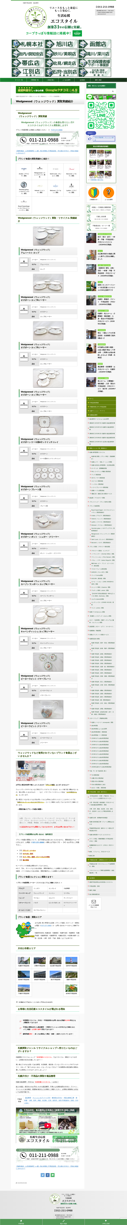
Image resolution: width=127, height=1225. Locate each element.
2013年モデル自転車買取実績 (100, 754)
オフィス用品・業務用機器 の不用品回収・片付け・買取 (101, 840)
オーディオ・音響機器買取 (99, 468)
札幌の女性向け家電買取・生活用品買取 (103, 465)
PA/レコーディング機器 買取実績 (101, 471)
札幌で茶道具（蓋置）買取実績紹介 (101, 660)
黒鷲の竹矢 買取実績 (97, 781)
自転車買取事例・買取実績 (99, 732)
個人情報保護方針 (94, 894)
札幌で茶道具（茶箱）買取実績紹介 (101, 663)
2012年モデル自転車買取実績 (100, 757)
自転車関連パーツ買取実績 (99, 735)
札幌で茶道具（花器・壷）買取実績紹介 (103, 666)
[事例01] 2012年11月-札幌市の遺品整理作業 (102, 423)
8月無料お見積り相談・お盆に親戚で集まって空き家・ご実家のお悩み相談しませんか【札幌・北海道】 (106, 352)
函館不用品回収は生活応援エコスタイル (101, 882)
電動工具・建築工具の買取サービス (101, 493)
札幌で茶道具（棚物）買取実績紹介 (101, 690)
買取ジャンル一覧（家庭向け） (99, 448)
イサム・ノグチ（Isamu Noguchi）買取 (103, 560)
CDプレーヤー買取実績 (98, 478)
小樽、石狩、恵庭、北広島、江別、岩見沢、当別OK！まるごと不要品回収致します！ (101, 811)
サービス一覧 (19, 80)
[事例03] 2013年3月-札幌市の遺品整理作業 (102, 433)
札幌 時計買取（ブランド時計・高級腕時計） (103, 458)
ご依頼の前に (50, 80)
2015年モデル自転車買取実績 (100, 748)
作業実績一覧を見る (97, 180)
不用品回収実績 (94, 402)
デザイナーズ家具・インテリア (100, 550)
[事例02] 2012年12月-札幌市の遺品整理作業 (101, 428)
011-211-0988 (105, 6)
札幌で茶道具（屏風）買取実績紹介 (101, 708)
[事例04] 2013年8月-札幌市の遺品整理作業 (102, 437)
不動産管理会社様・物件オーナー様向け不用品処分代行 (101, 829)
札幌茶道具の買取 (94, 638)
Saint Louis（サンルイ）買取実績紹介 (102, 539)
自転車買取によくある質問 (99, 729)
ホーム (91, 398)
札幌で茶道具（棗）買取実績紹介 (101, 700)
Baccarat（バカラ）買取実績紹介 (101, 542)
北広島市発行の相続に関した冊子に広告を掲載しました (106, 256)
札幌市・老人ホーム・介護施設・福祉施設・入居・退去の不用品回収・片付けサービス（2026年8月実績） (106, 318)
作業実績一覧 (35, 80)
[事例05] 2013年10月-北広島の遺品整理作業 (101, 443)
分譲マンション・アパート (97, 411)
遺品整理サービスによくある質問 (99, 419)
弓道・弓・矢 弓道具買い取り (98, 771)
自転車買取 (94, 725)
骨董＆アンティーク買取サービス (99, 634)
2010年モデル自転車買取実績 (100, 763)
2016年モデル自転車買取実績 (100, 744)
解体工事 (92, 855)
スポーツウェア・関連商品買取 (98, 718)
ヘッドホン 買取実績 (97, 484)
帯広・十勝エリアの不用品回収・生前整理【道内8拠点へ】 (106, 335)
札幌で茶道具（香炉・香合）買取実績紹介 (103, 644)
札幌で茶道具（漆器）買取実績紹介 (101, 693)
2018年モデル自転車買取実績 (100, 738)
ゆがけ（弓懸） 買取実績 (98, 787)
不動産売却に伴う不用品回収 (98, 407)
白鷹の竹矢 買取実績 (97, 778)
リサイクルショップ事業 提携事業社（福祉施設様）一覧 (101, 872)
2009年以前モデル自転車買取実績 (101, 767)
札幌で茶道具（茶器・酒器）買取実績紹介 (103, 677)
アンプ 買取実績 (96, 474)
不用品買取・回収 (94, 886)
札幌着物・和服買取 (95, 630)
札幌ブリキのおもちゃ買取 (97, 612)
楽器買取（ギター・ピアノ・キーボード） (101, 626)
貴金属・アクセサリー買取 (97, 498)
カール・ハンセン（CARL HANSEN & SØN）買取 (102, 583)
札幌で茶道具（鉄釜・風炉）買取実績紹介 (103, 650)
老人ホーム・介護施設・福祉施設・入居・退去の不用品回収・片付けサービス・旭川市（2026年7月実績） (107, 386)
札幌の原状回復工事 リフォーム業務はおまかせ (101, 823)
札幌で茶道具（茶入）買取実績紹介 (101, 681)
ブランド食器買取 (94, 506)
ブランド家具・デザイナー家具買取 (99, 546)
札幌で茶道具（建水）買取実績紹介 (101, 697)
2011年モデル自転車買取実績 (99, 760)
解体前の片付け (57, 1098)
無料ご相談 (98, 80)
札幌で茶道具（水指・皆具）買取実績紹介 (103, 686)
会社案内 (82, 80)
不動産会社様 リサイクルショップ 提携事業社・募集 (102, 865)
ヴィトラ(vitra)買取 (97, 575)
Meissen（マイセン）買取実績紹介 (101, 525)
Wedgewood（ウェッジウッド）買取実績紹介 (103, 535)
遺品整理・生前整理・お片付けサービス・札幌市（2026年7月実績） (106, 369)
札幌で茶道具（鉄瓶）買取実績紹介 (101, 654)
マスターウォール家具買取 (99, 569)
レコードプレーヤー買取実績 (99, 487)
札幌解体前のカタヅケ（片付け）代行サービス (101, 846)
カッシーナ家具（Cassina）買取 (100, 587)
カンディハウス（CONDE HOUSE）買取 (102, 603)
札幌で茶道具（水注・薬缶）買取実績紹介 (103, 704)
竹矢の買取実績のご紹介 (98, 784)
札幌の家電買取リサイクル (97, 452)
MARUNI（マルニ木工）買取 (99, 572)
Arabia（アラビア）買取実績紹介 (101, 515)
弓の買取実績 (95, 775)
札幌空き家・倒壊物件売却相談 (98, 817)
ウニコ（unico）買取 (97, 608)
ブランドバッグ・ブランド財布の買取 (100, 502)
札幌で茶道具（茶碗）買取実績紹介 (101, 670)
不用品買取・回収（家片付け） (99, 792)
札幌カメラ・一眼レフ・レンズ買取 (101, 462)
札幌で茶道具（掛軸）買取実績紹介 (101, 657)
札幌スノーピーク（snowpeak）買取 (102, 722)
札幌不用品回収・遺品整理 (63, 1207)
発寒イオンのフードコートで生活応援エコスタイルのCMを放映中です (106, 287)
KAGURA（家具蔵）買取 (98, 578)
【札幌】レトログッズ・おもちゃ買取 (100, 616)
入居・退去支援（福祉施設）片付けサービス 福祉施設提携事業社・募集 (101, 804)
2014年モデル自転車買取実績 (100, 751)
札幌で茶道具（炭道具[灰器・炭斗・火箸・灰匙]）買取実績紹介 (102, 713)
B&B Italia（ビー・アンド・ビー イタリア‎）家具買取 (102, 565)
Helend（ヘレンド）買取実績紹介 (101, 518)
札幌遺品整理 (93, 415)
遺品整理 (28, 1098)
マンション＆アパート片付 (41, 1098)
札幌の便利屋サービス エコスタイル (99, 834)
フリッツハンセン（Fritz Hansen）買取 (103, 557)
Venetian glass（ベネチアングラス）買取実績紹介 (103, 529)
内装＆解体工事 (69, 1098)
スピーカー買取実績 (97, 481)
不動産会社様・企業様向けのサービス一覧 (102, 860)
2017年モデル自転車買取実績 (99, 741)
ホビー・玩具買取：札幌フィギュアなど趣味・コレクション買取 (101, 621)
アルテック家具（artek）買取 (100, 590)
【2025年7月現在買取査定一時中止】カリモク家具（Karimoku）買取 (103, 595)
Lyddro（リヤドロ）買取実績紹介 (101, 522)
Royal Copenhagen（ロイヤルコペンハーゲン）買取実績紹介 (103, 511)
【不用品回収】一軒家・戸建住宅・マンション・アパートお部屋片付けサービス (101, 797)
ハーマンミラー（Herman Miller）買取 (102, 554)
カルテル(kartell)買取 (97, 599)
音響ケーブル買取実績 (97, 490)
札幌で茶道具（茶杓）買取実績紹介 (101, 673)
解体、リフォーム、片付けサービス (99, 851)
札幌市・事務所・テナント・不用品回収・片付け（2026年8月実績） (106, 301)
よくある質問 (66, 80)
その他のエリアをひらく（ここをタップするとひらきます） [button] (36, 1002)
